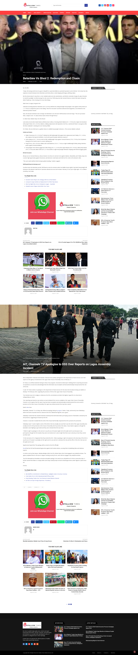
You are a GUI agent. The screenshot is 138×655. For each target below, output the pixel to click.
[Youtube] (108, 5)
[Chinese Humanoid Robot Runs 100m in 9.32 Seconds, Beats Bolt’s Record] (33, 281)
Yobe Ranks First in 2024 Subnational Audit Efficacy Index (40, 476)
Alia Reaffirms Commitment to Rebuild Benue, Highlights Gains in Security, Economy (46, 474)
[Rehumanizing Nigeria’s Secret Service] (95, 164)
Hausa (87, 12)
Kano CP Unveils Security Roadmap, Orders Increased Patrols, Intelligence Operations (108, 153)
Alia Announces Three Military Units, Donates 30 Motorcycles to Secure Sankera (107, 201)
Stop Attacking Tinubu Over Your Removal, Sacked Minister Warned (42, 478)
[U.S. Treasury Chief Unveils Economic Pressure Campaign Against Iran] (95, 131)
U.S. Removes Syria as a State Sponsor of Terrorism (107, 190)
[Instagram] (105, 5)
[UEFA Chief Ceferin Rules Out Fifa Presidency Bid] (77, 259)
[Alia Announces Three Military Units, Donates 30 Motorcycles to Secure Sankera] (95, 200)
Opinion (68, 12)
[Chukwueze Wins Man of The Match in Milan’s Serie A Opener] (33, 259)
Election (55, 12)
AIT (24, 487)
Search (86, 5)
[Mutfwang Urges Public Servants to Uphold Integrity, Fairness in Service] (55, 580)
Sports (62, 12)
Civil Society (37, 12)
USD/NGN (103, 113)
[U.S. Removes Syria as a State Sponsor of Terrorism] (95, 191)
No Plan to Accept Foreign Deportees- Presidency (38, 480)
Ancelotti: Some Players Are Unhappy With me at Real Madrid (41, 179)
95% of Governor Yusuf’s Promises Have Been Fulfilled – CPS (108, 222)
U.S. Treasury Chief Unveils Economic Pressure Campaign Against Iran (106, 131)
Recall (24, 448)
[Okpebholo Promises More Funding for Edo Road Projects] (95, 182)
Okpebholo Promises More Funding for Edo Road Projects (107, 181)
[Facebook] (100, 5)
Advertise (113, 652)
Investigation (47, 12)
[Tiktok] (113, 5)
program (59, 410)
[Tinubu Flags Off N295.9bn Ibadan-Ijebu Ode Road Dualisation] (95, 172)
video (27, 407)
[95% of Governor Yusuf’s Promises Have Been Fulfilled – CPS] (95, 222)
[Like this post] (33, 223)
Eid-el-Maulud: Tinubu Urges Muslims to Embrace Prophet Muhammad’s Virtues (107, 142)
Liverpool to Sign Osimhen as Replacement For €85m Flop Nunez (42, 182)
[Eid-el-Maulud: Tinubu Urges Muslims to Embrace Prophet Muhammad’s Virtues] (95, 142)
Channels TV (36, 487)
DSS (42, 487)
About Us (99, 652)
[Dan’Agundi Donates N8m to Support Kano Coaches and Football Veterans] (55, 281)
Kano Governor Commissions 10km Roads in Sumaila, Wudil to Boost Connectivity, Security (77, 590)
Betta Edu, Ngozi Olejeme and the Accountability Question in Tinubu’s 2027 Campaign (108, 212)
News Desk (25, 371)
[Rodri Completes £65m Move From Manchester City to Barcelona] (77, 281)
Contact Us (106, 652)
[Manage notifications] (134, 652)
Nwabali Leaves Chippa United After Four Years (37, 186)
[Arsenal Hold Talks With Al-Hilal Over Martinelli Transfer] (55, 259)
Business (81, 12)
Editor (24, 81)
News (29, 12)
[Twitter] (102, 5)
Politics (74, 12)
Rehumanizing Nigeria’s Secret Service (107, 162)
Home (24, 12)
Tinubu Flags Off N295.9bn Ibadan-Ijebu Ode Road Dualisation (107, 172)
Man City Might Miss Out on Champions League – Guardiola (40, 184)
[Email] (111, 5)
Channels (30, 487)
